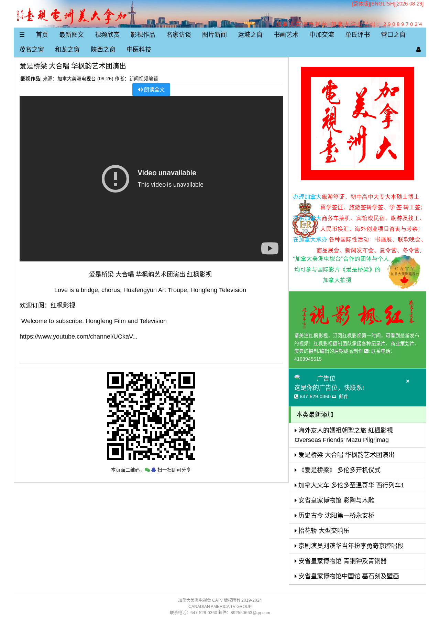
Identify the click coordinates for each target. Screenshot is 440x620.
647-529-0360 (315, 396)
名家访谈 (178, 34)
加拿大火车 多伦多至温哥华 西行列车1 (350, 485)
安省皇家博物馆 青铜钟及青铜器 (342, 561)
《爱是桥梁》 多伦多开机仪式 (339, 470)
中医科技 (138, 49)
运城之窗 (250, 34)
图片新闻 (214, 34)
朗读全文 (154, 89)
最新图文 (71, 34)
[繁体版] (361, 4)
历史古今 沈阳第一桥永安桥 (335, 515)
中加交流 (321, 34)
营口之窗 (393, 34)
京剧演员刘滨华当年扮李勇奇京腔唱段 (350, 545)
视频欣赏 (107, 34)
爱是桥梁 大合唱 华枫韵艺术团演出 (346, 455)
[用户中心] (418, 49)
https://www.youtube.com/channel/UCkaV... (79, 336)
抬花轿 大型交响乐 (323, 530)
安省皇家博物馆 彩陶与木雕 (335, 500)
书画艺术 (286, 34)
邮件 (344, 396)
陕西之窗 (103, 49)
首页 (42, 34)
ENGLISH (382, 4)
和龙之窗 (67, 49)
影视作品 (143, 34)
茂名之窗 (31, 49)
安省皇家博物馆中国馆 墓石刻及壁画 (348, 576)
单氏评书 (357, 34)
